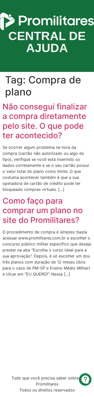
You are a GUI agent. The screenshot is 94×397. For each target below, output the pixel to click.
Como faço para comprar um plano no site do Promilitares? (43, 210)
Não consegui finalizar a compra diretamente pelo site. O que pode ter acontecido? (45, 121)
